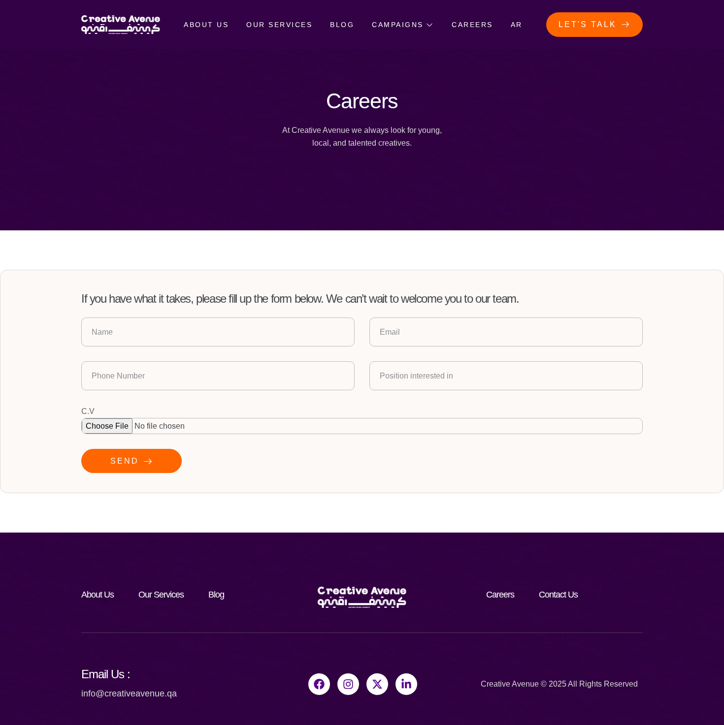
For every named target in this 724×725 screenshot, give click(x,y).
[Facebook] (319, 684)
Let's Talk (588, 24)
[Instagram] (348, 684)
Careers (472, 25)
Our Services (279, 25)
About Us (206, 25)
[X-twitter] (377, 684)
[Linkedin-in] (406, 684)
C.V (88, 411)
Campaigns (398, 25)
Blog (342, 25)
